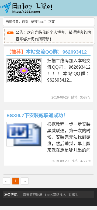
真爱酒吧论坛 (32, 195)
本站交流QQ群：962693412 (46, 52)
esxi (41, 22)
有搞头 (73, 195)
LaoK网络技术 (55, 195)
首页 (25, 22)
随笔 (74, 97)
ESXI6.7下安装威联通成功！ (37, 115)
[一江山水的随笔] (27, 14)
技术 (74, 161)
